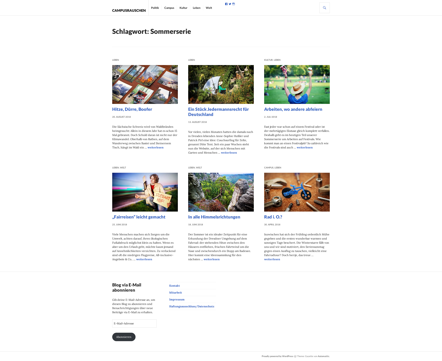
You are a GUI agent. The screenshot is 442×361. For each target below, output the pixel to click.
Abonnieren (123, 337)
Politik (155, 7)
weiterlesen (156, 147)
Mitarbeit (175, 292)
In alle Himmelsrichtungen (214, 216)
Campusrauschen (129, 10)
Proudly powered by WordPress (277, 356)
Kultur (184, 7)
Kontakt (174, 285)
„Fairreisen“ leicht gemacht (138, 216)
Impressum (177, 299)
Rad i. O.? (273, 216)
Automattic (323, 356)
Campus (169, 7)
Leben (196, 7)
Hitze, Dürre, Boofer (132, 109)
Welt (209, 7)
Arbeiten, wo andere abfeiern (293, 109)
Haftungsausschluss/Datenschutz (191, 306)
